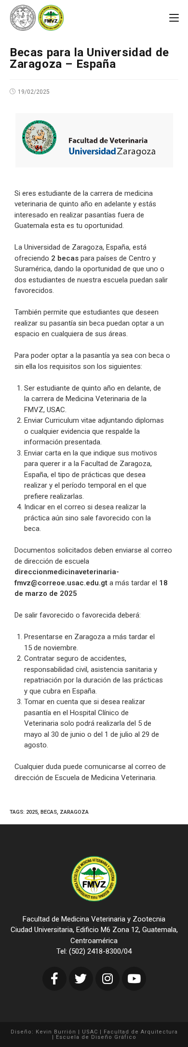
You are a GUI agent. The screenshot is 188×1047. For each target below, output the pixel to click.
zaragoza (74, 812)
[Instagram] (107, 979)
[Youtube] (134, 979)
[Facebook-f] (54, 979)
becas (48, 812)
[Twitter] (81, 979)
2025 (32, 812)
